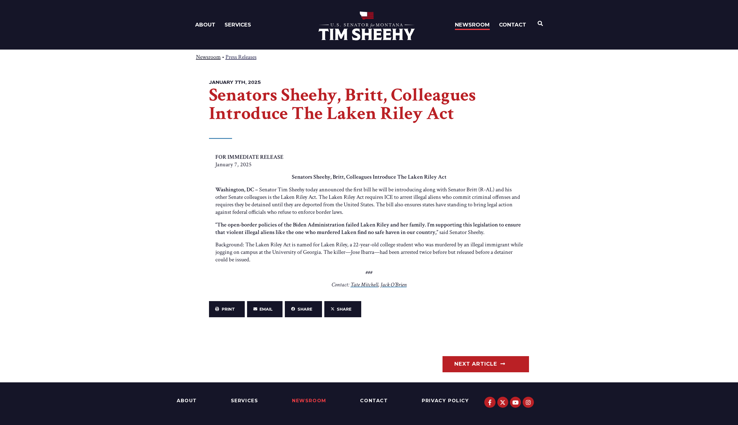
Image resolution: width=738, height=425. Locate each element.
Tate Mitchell (364, 284)
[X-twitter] (502, 402)
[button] (227, 309)
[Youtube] (515, 402)
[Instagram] (528, 402)
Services (238, 25)
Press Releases (241, 57)
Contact (512, 25)
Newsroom (472, 25)
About (205, 25)
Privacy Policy (445, 400)
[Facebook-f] (489, 402)
